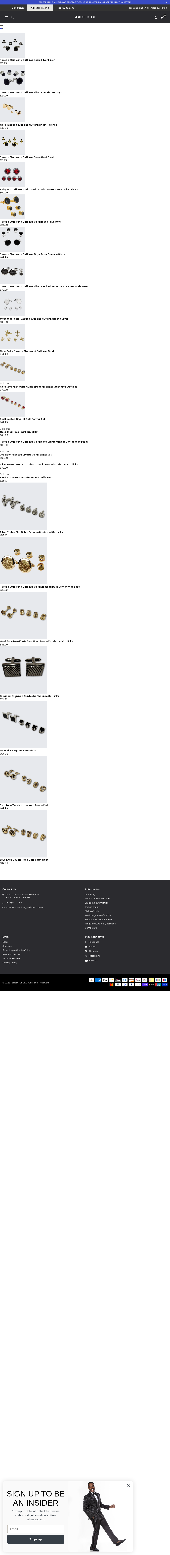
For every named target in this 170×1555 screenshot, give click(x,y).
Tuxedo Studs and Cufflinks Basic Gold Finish (27, 157)
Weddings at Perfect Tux (98, 915)
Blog (5, 942)
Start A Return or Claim (97, 898)
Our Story (90, 894)
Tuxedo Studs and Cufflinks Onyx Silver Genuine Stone (33, 254)
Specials (6, 946)
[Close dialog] (128, 1486)
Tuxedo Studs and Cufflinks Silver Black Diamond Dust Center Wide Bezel (44, 286)
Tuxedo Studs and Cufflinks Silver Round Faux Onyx (31, 92)
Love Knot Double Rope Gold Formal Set (24, 859)
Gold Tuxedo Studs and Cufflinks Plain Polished (28, 124)
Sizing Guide (92, 911)
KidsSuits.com (66, 7)
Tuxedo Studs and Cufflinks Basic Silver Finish (27, 60)
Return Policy (92, 907)
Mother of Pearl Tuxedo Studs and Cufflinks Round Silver (34, 318)
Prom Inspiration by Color (16, 950)
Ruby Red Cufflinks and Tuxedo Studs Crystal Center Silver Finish (39, 189)
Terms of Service (11, 958)
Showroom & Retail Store (98, 919)
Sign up (35, 1539)
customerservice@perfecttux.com (24, 907)
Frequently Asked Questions (100, 923)
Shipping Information (97, 902)
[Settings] (156, 17)
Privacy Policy (9, 962)
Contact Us (91, 927)
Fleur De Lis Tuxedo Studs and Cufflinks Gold (27, 351)
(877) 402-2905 (14, 902)
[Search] (12, 17)
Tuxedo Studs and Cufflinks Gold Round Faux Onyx (30, 221)
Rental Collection (11, 954)
